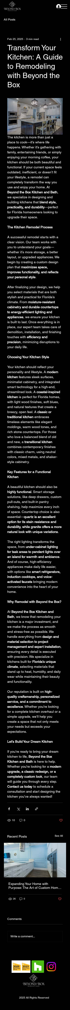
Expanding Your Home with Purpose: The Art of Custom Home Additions (34, 886)
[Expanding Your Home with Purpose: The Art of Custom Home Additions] (35, 860)
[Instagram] (51, 966)
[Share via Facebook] (9, 809)
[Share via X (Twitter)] (18, 809)
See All (59, 835)
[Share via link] (36, 809)
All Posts (9, 19)
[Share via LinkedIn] (27, 809)
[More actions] (60, 39)
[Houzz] (38, 966)
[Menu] (64, 6)
